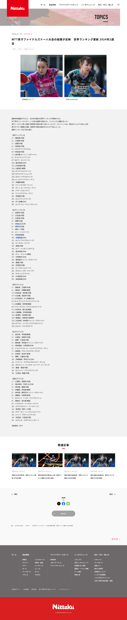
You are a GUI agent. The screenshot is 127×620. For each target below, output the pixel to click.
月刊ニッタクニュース (81, 562)
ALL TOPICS (14, 20)
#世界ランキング (28, 49)
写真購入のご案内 (80, 565)
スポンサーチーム (56, 562)
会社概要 (26, 589)
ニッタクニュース (88, 5)
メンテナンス (39, 565)
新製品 (24, 559)
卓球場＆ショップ (100, 571)
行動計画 (33, 589)
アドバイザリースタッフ (68, 5)
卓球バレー (97, 565)
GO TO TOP (115, 539)
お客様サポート (16, 589)
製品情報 (52, 5)
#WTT (14, 49)
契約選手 (53, 559)
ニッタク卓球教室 (100, 574)
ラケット (25, 562)
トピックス (77, 559)
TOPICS (28, 525)
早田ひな (18, 224)
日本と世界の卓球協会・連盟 (103, 580)
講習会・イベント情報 (81, 568)
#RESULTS (28, 34)
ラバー (24, 565)
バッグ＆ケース (39, 559)
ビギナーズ (97, 559)
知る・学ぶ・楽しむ (106, 5)
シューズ (37, 568)
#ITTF (20, 49)
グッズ (37, 571)
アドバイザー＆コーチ (57, 565)
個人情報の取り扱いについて (47, 589)
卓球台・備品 (39, 562)
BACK (63, 513)
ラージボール (26, 571)
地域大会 (77, 574)
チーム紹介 (77, 571)
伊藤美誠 (19, 237)
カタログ (37, 574)
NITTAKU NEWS (19, 525)
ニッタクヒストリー (64, 589)
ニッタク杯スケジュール (102, 577)
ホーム (43, 5)
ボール (24, 568)
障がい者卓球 (98, 568)
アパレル (25, 574)
